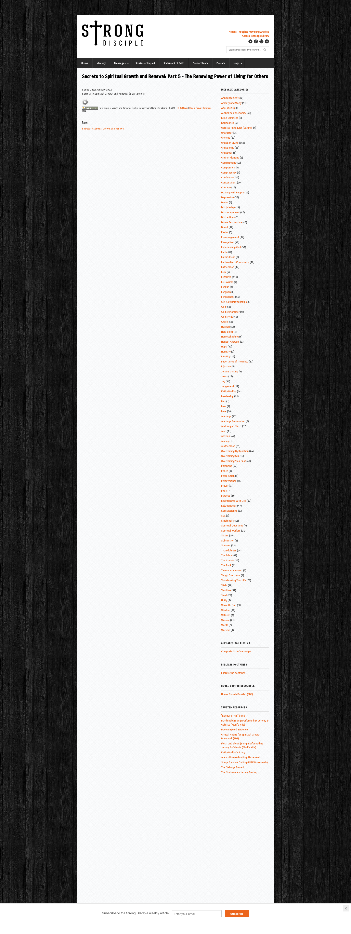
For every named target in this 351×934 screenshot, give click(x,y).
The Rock (226, 565)
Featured (226, 277)
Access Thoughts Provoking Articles (249, 31)
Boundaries (227, 123)
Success (226, 545)
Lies (223, 401)
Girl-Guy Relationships (234, 302)
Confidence (227, 177)
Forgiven (226, 292)
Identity (225, 356)
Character (226, 133)
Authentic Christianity (233, 113)
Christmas (227, 152)
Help (234, 64)
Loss (223, 406)
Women (225, 620)
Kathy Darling (228, 391)
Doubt (224, 227)
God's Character (230, 312)
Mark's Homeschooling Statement (240, 757)
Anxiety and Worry (231, 103)
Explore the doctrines (233, 673)
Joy (223, 381)
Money (225, 441)
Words (224, 625)
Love (223, 411)
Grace (224, 322)
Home (84, 63)
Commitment (228, 162)
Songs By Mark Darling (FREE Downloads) (244, 762)
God (223, 306)
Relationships (229, 505)
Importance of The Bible (234, 361)
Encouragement (230, 237)
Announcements (230, 98)
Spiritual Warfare (230, 530)
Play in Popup (195, 108)
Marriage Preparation (233, 421)
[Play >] (85, 102)
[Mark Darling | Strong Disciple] (112, 33)
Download (207, 108)
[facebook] (256, 41)
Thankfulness (228, 550)
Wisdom (225, 610)
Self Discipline (229, 510)
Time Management (232, 570)
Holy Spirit (227, 331)
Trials (224, 585)
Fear (223, 272)
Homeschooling (230, 336)
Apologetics (228, 108)
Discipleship (228, 207)
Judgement (227, 386)
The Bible (226, 555)
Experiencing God (231, 247)
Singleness (227, 520)
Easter (225, 232)
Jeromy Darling (229, 371)
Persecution (228, 476)
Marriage (226, 416)
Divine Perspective (231, 222)
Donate (221, 63)
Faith (224, 252)
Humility (226, 351)
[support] (261, 41)
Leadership (227, 396)
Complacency (228, 172)
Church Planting (230, 157)
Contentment (228, 182)
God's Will (227, 316)
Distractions (228, 217)
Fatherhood (227, 267)
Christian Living (229, 143)
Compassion (228, 167)
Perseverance (228, 481)
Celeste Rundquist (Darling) (236, 127)
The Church (227, 560)
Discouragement (230, 212)
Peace (224, 471)
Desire (224, 202)
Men (223, 431)
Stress (225, 535)
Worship (225, 630)
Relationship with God (233, 501)
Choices (225, 137)
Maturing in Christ (231, 426)
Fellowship (227, 282)
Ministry (101, 63)
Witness (225, 615)
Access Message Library (255, 36)
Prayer (224, 485)
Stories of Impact (145, 63)
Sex (223, 515)
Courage (226, 187)
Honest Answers (230, 341)
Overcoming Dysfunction (235, 451)
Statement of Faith (174, 63)
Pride (224, 491)
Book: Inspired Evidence (234, 729)
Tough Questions (230, 575)
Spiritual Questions (232, 525)
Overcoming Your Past (233, 461)
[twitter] (250, 41)
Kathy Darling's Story (233, 752)
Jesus (224, 376)
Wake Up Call (228, 605)
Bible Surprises (229, 118)
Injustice (226, 366)
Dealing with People (232, 192)
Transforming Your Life (233, 580)
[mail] (267, 41)
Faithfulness (228, 257)
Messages (118, 64)
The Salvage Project (232, 767)
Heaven (225, 326)
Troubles (226, 590)
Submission (227, 540)
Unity (224, 600)
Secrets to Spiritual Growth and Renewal (103, 128)
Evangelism (227, 242)
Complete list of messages (236, 651)
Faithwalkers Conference (235, 262)
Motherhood (228, 446)
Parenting (226, 466)
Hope (224, 346)
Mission (225, 436)
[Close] (346, 908)
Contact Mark (200, 63)
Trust (224, 595)
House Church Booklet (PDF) (237, 694)
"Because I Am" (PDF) (233, 715)
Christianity (227, 147)
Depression (227, 197)
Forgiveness (228, 297)
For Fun (225, 287)
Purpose (225, 495)
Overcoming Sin (230, 456)
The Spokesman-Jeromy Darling (239, 772)
